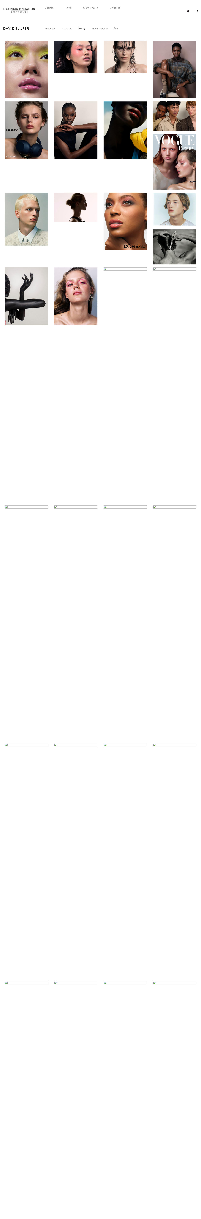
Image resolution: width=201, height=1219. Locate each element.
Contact (115, 8)
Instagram (188, 11)
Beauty (81, 29)
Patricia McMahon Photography (19, 10)
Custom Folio (90, 8)
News (68, 8)
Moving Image (100, 29)
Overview (50, 29)
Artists (49, 8)
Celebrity (66, 29)
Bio (116, 29)
